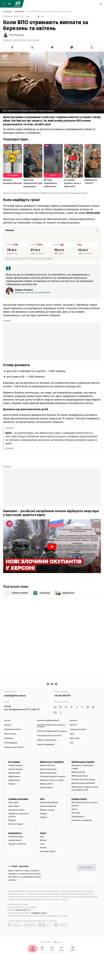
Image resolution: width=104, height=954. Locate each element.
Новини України (15, 769)
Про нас (7, 720)
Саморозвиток (78, 816)
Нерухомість (15, 833)
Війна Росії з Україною (52, 762)
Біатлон (43, 847)
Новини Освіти (79, 799)
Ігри (71, 743)
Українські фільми (48, 806)
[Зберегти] (92, 47)
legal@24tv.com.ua (39, 913)
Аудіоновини (14, 780)
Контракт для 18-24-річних (83, 779)
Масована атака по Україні (52, 780)
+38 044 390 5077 (62, 695)
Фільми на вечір (47, 810)
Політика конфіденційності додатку (52, 731)
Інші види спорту (47, 851)
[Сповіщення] (101, 3)
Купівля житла (14, 840)
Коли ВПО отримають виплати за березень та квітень (49, 11)
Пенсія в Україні (15, 824)
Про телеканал (10, 734)
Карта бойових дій (48, 769)
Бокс (42, 836)
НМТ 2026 (76, 813)
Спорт (43, 833)
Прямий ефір (14, 773)
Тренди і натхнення (17, 844)
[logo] (17, 3)
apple (29, 925)
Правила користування (13, 747)
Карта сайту (74, 738)
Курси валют (14, 806)
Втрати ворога (46, 787)
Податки (12, 820)
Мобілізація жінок (80, 776)
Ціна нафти (13, 802)
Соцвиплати (19, 11)
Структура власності (78, 729)
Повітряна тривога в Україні (52, 776)
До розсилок (86, 868)
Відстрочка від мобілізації (83, 783)
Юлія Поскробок (16, 35)
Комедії (43, 813)
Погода (11, 784)
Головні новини (15, 765)
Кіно (42, 799)
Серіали (43, 817)
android (14, 925)
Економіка (7, 11)
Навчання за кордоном (82, 820)
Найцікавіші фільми (49, 802)
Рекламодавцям (10, 743)
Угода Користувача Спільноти (49, 736)
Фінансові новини (16, 810)
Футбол (43, 840)
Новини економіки (18, 799)
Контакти (73, 720)
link (55, 707)
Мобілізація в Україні (83, 762)
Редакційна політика (12, 729)
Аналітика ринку (15, 836)
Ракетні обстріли (47, 765)
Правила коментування (46, 740)
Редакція (7, 725)
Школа (74, 809)
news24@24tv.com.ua (15, 695)
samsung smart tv (61, 925)
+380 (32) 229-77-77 (23, 910)
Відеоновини (14, 776)
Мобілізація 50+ (78, 772)
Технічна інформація (45, 744)
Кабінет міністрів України (27, 40)
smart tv (45, 925)
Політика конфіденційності (48, 720)
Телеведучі (8, 738)
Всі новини (14, 762)
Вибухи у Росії (46, 784)
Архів (72, 734)
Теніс (42, 844)
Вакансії (73, 725)
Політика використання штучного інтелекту (51, 726)
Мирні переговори (48, 773)
